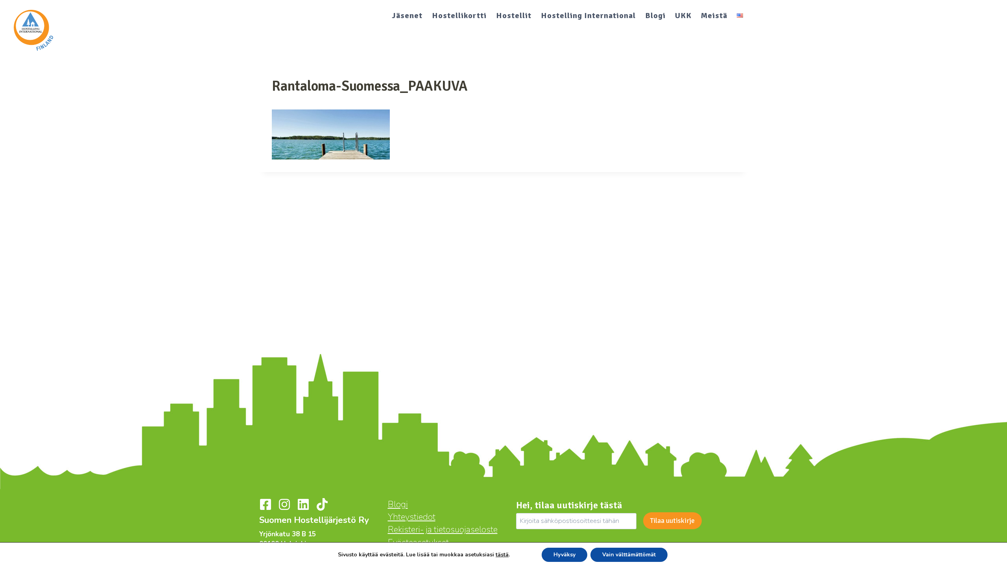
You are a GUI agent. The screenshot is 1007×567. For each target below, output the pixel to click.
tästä (502, 554)
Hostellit (513, 15)
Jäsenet (407, 15)
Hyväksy (564, 554)
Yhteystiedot (411, 517)
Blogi (655, 15)
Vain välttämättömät (629, 554)
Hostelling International (588, 15)
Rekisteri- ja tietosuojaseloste (443, 530)
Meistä (714, 15)
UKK (683, 15)
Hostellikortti (459, 15)
